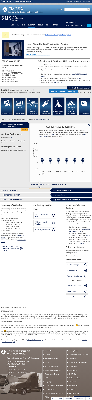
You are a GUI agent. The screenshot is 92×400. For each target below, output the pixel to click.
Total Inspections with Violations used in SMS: (13, 227)
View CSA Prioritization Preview (61, 91)
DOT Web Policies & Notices (78, 362)
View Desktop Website (16, 370)
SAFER (78, 78)
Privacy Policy (73, 351)
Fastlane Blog (49, 389)
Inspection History (11, 195)
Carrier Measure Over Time (39, 186)
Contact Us (48, 351)
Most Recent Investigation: (9, 218)
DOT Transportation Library (54, 385)
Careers (47, 355)
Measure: (4, 138)
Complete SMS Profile (42, 119)
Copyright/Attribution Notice (54, 393)
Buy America (73, 370)
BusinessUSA (73, 366)
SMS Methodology (73, 265)
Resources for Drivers (52, 374)
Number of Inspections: (9, 81)
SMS (23, 25)
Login (59, 9)
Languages (48, 382)
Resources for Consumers (53, 370)
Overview (31, 25)
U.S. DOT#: (5, 71)
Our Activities (77, 1)
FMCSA (77, 253)
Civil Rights (72, 374)
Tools (40, 25)
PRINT (89, 398)
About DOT (69, 1)
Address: (5, 73)
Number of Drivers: (8, 79)
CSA (18, 25)
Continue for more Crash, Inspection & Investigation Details (11, 248)
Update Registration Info (43, 230)
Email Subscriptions (51, 359)
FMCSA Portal (58, 82)
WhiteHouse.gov (74, 393)
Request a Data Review (74, 276)
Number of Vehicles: (8, 77)
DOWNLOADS (80, 398)
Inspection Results (60, 185)
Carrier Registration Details (41, 215)
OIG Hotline (72, 382)
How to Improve (72, 270)
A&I (12, 25)
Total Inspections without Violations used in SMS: (14, 223)
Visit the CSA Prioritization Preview (38, 55)
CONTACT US (69, 398)
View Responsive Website (17, 372)
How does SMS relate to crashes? (79, 88)
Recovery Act (73, 385)
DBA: (4, 65)
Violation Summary (11, 190)
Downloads (70, 297)
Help (47, 25)
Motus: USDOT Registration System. (58, 35)
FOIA (46, 378)
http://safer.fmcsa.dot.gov (35, 340)
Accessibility (73, 359)
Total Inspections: (7, 220)
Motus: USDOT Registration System (79, 230)
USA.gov (72, 389)
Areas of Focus (87, 1)
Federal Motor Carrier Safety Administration (23, 358)
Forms (47, 362)
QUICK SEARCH (70, 23)
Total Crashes (6, 230)
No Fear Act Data (74, 378)
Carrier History (72, 291)
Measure (33, 153)
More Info (25, 129)
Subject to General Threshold (41, 223)
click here (50, 134)
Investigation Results (12, 199)
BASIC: (5, 124)
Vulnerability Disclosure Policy (78, 355)
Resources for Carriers (52, 366)
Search (55, 25)
